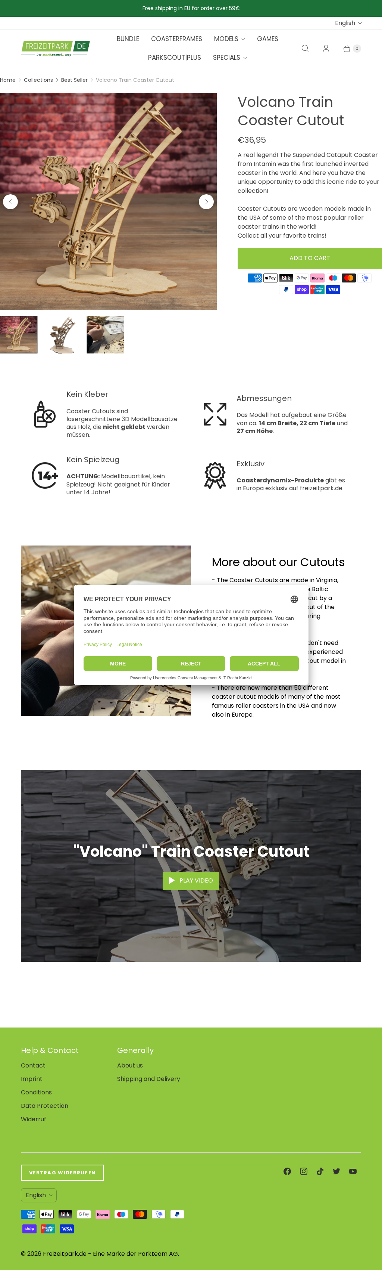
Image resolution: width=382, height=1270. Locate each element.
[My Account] (326, 49)
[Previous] (10, 201)
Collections (38, 80)
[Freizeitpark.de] (55, 48)
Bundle (128, 38)
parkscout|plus (174, 57)
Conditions (36, 1092)
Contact (33, 1065)
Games (267, 38)
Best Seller (74, 80)
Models (226, 38)
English (345, 23)
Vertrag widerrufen (62, 1172)
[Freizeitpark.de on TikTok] (320, 1171)
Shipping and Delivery (148, 1079)
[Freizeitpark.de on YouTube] (353, 1171)
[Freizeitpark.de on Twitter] (336, 1171)
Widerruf (33, 1119)
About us (130, 1065)
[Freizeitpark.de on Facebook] (287, 1171)
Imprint (32, 1079)
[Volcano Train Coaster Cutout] (108, 201)
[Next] (206, 201)
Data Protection (44, 1105)
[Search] (305, 49)
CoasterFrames (176, 38)
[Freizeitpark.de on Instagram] (303, 1171)
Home (8, 80)
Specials (226, 57)
